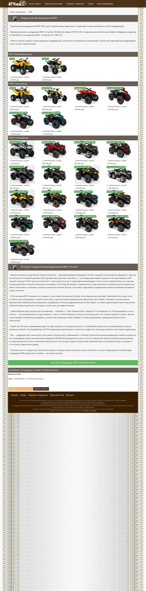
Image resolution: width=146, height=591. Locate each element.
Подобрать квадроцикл (75, 4)
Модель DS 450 (16, 326)
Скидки (91, 4)
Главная (14, 395)
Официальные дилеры (54, 4)
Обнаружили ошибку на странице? (21, 389)
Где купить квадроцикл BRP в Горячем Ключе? (73, 362)
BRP (30, 12)
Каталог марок (34, 4)
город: (105, 4)
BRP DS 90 (77, 32)
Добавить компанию (41, 389)
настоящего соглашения (89, 411)
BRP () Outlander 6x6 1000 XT (48, 35)
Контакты (70, 395)
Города (23, 395)
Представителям (57, 395)
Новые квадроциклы (18, 12)
